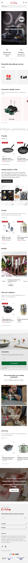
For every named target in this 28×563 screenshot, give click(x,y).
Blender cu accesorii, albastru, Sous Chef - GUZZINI (6, 238)
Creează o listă (14, 490)
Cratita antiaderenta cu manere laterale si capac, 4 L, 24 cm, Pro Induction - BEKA (8, 320)
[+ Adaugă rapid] (13, 154)
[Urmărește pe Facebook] (2, 546)
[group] (14, 28)
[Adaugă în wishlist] (13, 143)
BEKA (3, 317)
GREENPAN (4, 156)
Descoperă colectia (7, 181)
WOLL (3, 456)
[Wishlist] (23, 2)
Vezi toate (3, 67)
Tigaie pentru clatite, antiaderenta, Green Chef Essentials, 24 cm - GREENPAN (7, 159)
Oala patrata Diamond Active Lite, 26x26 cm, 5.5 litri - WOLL (8, 458)
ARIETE (18, 317)
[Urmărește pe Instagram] (5, 546)
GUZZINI (3, 235)
